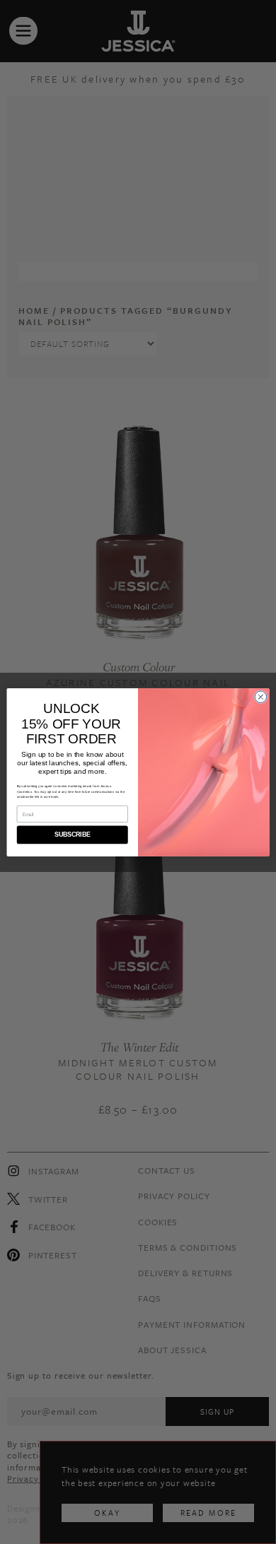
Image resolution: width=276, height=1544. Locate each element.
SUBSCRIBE (72, 834)
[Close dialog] (261, 696)
